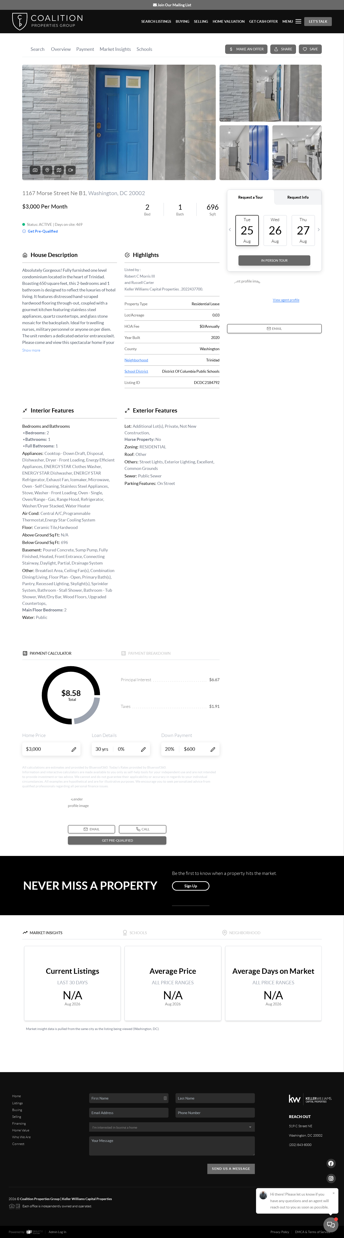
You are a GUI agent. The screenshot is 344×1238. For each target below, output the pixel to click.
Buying (17, 1110)
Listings (17, 1103)
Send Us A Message (231, 1169)
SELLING (201, 21)
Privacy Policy (280, 1232)
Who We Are (21, 1137)
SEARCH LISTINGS (156, 21)
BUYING (182, 21)
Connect (18, 1144)
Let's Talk (318, 21)
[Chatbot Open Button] (330, 1224)
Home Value (20, 1130)
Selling (16, 1117)
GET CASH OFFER (263, 21)
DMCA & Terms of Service (312, 1232)
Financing (19, 1123)
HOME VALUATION (229, 21)
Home (16, 1096)
